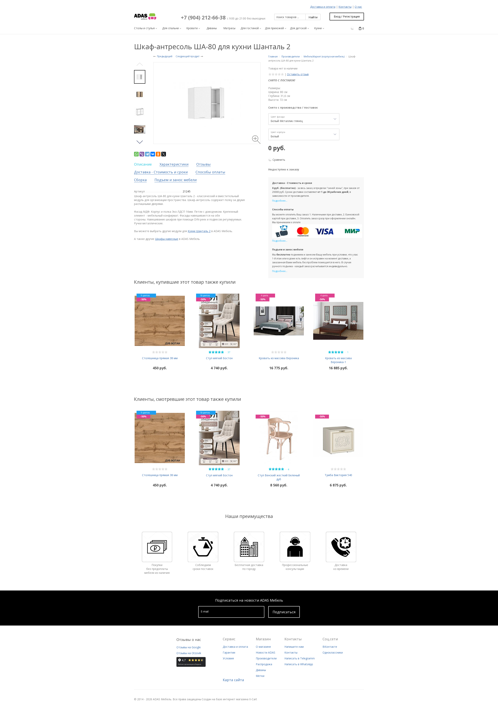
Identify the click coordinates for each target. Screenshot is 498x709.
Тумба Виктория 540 (338, 475)
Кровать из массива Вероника (279, 358)
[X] (163, 154)
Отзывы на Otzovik (188, 653)
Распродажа (264, 664)
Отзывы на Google (188, 647)
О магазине (263, 646)
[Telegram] (147, 154)
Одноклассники (333, 652)
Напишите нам (294, 646)
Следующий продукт (187, 56)
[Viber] (141, 154)
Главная (273, 56)
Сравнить (279, 159)
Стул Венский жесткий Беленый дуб (279, 477)
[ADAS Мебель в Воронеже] (145, 16)
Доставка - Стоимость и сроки (161, 172)
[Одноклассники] (158, 154)
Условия (228, 658)
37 (229, 352)
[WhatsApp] (136, 154)
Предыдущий (164, 56)
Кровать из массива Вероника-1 (338, 360)
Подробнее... (279, 200)
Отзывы (203, 164)
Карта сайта (233, 680)
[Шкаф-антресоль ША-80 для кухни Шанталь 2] (139, 94)
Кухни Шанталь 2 (199, 231)
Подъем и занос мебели (175, 179)
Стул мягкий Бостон (219, 358)
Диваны (261, 670)
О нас (358, 7)
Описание (143, 164)
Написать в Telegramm (299, 658)
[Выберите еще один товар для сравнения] (353, 28)
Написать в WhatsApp (298, 664)
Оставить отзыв (298, 74)
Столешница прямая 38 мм (160, 358)
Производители (266, 658)
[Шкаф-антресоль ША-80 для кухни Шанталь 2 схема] (139, 111)
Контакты (345, 7)
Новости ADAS (265, 652)
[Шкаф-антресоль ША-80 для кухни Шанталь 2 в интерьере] (139, 129)
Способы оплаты (210, 172)
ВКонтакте (330, 646)
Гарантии (229, 652)
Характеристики (174, 164)
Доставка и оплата (322, 7)
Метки (260, 676)
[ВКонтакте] (152, 154)
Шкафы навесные (166, 239)
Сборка (140, 179)
